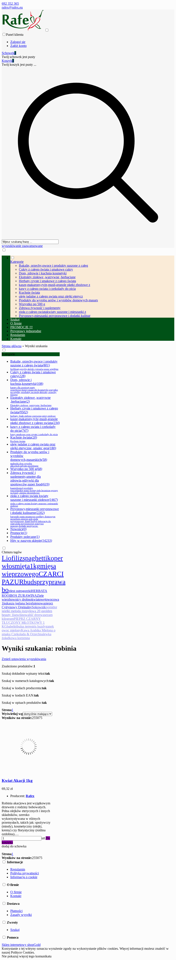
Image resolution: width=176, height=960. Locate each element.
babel (10, 626)
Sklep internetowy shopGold (21, 945)
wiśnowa (23, 615)
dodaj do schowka (14, 846)
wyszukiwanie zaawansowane (22, 246)
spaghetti (35, 558)
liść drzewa (36, 615)
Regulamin (17, 869)
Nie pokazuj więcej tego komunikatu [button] (27, 956)
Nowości (18, 529)
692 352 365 (10, 3)
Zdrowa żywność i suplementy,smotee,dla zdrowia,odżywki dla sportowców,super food (34, 482)
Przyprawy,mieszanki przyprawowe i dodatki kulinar (54, 315)
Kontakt (15, 896)
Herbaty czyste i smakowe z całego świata (47, 281)
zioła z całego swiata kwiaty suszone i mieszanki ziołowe (34, 500)
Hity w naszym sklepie (31, 540)
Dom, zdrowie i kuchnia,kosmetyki (43, 273)
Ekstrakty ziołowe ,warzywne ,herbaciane (47, 277)
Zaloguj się (17, 42)
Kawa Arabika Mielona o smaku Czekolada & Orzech (28, 632)
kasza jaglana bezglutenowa (26, 603)
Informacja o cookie (23, 877)
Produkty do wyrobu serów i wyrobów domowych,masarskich (29, 458)
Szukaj (15, 930)
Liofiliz (12, 558)
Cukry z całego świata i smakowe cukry (46, 269)
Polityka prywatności (24, 873)
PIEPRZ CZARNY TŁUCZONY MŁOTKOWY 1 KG (23, 622)
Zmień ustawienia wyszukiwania (24, 659)
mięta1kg (27, 566)
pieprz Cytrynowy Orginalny (27, 605)
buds (30, 582)
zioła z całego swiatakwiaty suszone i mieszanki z (52, 312)
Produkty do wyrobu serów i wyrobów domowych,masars (58, 300)
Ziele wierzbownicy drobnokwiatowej (24, 597)
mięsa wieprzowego (29, 570)
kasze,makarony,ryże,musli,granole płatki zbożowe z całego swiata (35, 421)
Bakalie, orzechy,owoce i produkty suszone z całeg (53, 265)
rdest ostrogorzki (20, 591)
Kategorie (8, 354)
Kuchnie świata (29, 292)
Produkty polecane (24, 537)
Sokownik (39, 607)
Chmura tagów (12, 552)
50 (37, 718)
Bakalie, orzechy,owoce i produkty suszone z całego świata (34, 365)
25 (33, 718)
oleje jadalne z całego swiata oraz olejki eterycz (51, 296)
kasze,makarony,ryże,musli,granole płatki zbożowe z (54, 285)
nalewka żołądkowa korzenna (26, 636)
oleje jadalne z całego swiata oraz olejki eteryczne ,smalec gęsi (33, 446)
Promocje (18, 533)
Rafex (30, 796)
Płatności (16, 911)
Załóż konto (18, 46)
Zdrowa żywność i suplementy (40, 308)
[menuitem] (92, 287)
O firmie (16, 892)
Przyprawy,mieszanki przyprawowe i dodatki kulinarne (34, 517)
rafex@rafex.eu (12, 7)
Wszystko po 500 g (32, 304)
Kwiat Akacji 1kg (17, 780)
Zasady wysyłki (21, 915)
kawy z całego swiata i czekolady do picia (47, 288)
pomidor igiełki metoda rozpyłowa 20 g (29, 609)
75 (40, 718)
